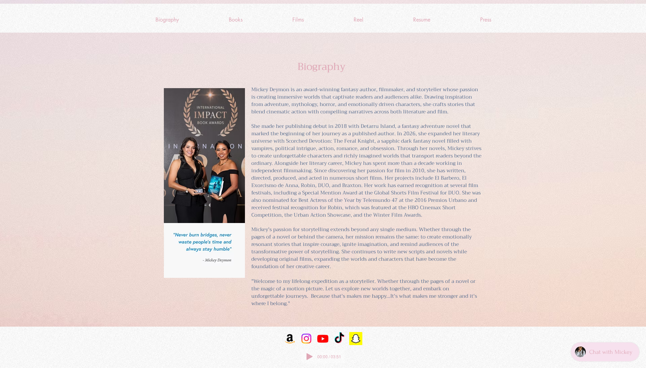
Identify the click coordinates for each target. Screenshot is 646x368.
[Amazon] (289, 338)
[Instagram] (306, 338)
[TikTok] (339, 338)
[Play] (310, 356)
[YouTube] (322, 338)
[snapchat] (355, 338)
